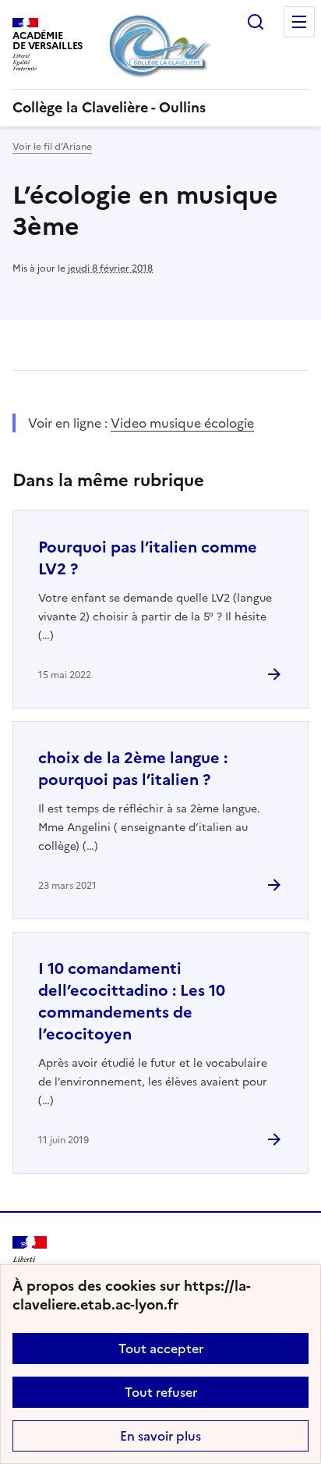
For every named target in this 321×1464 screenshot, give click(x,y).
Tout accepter (160, 1348)
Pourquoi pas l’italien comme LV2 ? (147, 558)
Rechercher (255, 21)
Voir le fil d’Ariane (52, 147)
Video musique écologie (182, 423)
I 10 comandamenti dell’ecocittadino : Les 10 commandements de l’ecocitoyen (131, 1001)
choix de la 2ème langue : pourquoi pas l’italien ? (133, 768)
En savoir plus (160, 1436)
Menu (299, 21)
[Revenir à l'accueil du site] (29, 1258)
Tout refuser (161, 1392)
